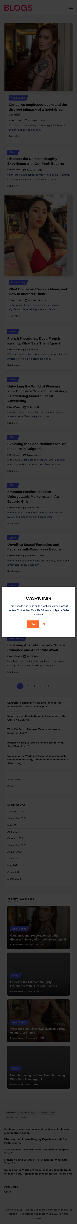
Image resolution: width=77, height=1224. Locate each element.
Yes (33, 624)
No (44, 624)
